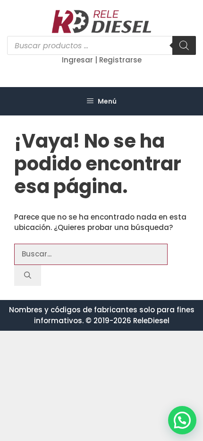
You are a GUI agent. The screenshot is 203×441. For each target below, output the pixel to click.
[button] (182, 420)
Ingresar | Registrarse (102, 60)
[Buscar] (27, 275)
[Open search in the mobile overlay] (101, 45)
